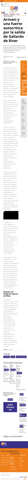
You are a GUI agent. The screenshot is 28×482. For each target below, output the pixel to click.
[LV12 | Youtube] (24, 446)
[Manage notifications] (25, 479)
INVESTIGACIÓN (19, 373)
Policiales (8, 455)
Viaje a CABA (10, 399)
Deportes (8, 457)
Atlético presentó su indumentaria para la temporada (7, 377)
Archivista (12, 460)
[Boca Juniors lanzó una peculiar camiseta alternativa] (12, 371)
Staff (21, 458)
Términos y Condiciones (5, 474)
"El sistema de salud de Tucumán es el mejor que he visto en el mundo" (23, 401)
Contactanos (23, 455)
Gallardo (6, 357)
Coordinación (22, 405)
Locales (2, 457)
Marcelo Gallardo (21, 357)
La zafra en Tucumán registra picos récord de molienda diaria (22, 433)
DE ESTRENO (6, 369)
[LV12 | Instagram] (22, 446)
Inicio (2, 455)
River (12, 357)
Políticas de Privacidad (6, 475)
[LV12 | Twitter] (24, 444)
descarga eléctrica (12, 464)
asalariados (13, 466)
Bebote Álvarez (12, 458)
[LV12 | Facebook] (22, 444)
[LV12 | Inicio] (26, 451)
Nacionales (3, 462)
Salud (7, 465)
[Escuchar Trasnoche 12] (25, 13)
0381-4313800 (16, 479)
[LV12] (4, 445)
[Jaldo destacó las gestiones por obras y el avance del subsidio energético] (10, 397)
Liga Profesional (22, 415)
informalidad (13, 469)
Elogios (21, 394)
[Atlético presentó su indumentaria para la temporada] (5, 371)
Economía (3, 465)
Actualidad (3, 460)
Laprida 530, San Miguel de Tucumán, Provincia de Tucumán (10, 479)
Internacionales (9, 462)
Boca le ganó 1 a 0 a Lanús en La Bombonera (23, 420)
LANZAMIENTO (13, 369)
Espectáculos (9, 460)
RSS (20, 468)
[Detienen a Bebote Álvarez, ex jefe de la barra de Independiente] (18, 375)
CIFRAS (21, 426)
